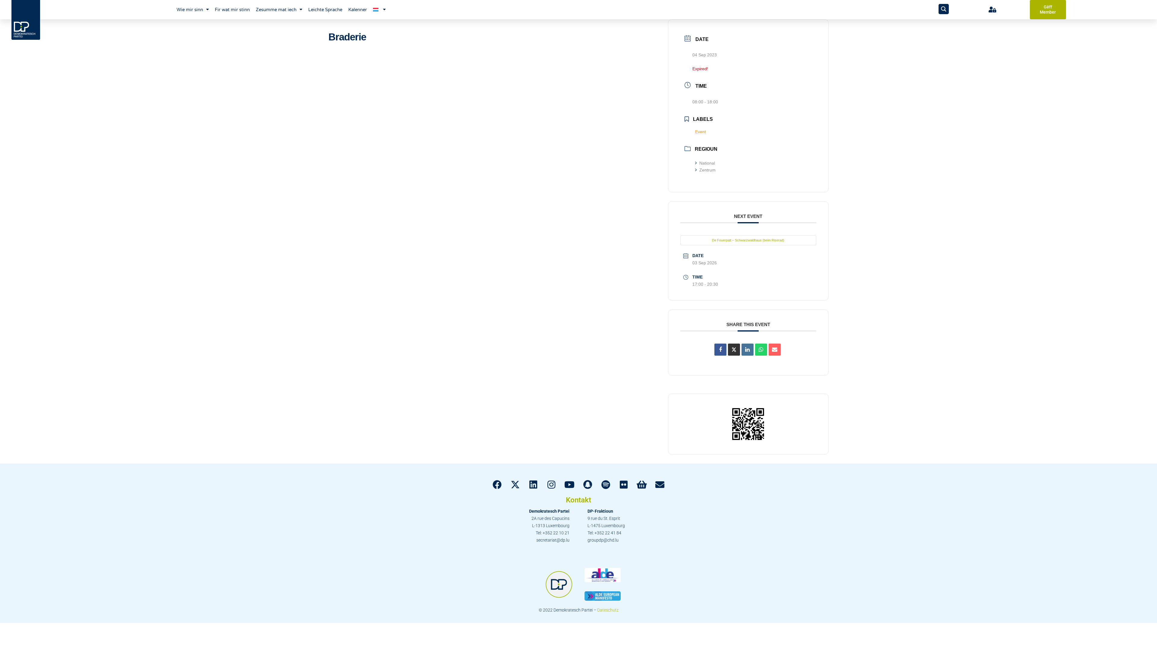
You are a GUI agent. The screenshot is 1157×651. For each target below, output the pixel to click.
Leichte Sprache (325, 9)
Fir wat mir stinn (232, 9)
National (707, 163)
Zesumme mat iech (276, 9)
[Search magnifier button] (944, 9)
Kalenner (357, 9)
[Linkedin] (748, 350)
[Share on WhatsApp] (761, 350)
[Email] (775, 350)
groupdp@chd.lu (603, 540)
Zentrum (707, 170)
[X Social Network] (734, 350)
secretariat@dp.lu (552, 540)
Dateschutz (608, 610)
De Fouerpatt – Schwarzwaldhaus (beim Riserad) (748, 240)
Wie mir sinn (190, 9)
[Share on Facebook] (720, 350)
